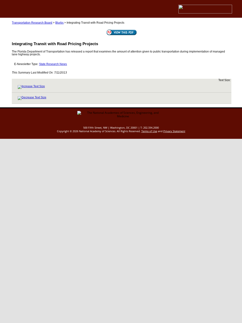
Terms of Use (149, 131)
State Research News (53, 64)
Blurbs (59, 22)
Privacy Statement (174, 131)
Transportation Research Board (32, 22)
